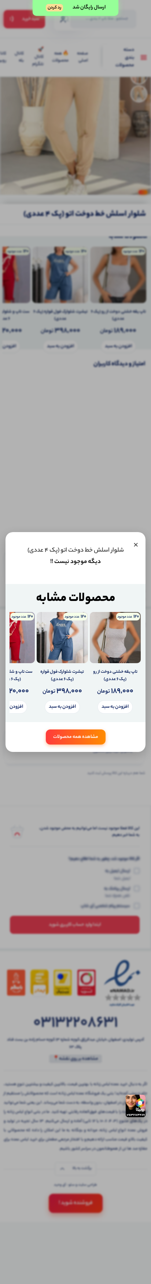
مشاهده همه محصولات (75, 737)
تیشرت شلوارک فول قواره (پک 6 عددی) (62, 676)
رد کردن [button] (54, 7)
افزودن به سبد (115, 707)
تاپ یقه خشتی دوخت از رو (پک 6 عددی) (115, 676)
